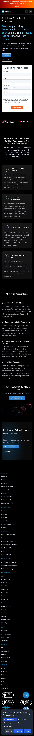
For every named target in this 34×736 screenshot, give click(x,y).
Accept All (19, 731)
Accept (27, 731)
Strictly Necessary (11, 719)
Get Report (19, 3)
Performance (23, 719)
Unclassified (9, 726)
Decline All (9, 731)
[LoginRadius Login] (26, 11)
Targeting (8, 723)
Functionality (23, 723)
